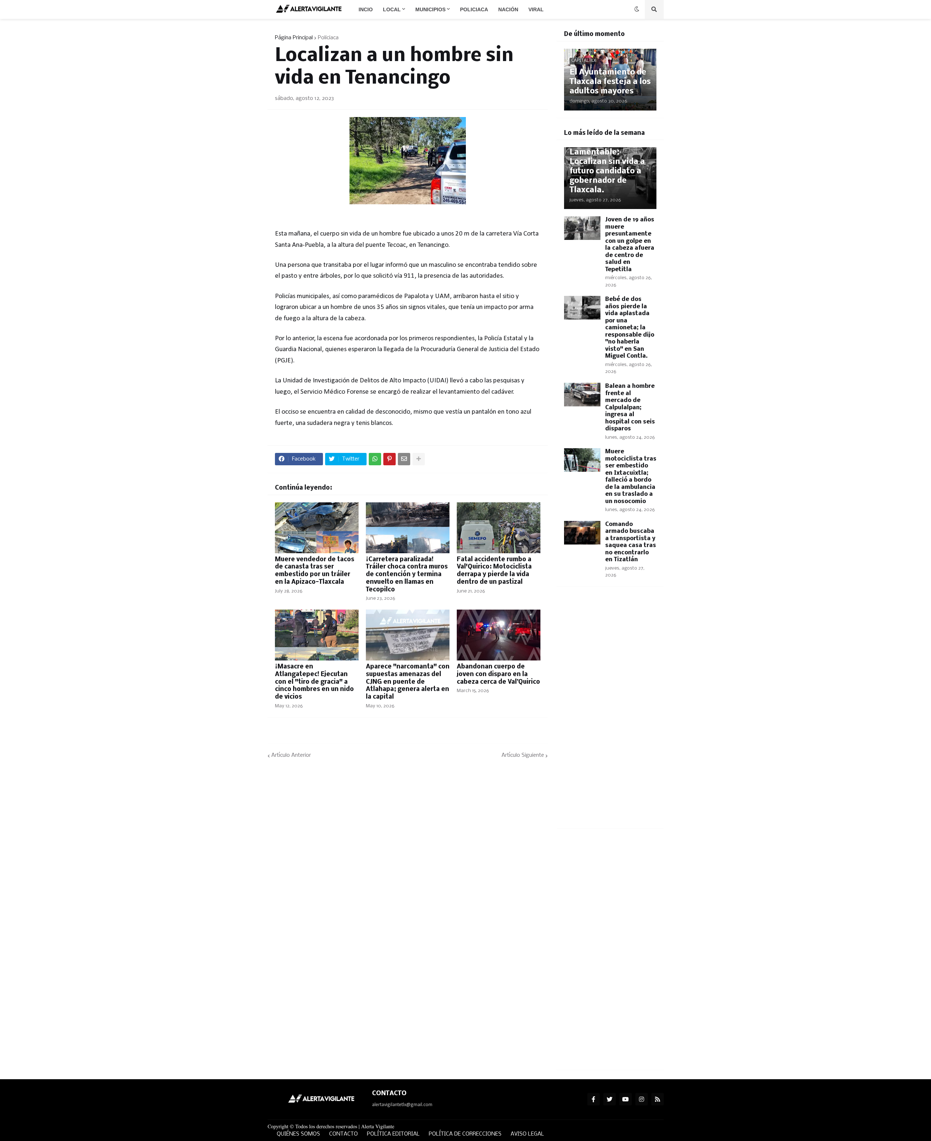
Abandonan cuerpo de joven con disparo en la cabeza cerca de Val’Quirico (498, 674)
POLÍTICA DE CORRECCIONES (465, 1134)
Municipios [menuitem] (430, 9)
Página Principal (294, 37)
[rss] (657, 1099)
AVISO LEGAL (527, 1134)
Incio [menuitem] (366, 9)
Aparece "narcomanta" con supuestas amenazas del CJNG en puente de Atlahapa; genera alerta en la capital (407, 681)
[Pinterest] (389, 459)
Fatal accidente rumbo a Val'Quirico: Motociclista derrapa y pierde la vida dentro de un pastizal (494, 571)
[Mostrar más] (418, 459)
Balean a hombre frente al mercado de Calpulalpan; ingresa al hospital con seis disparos (630, 407)
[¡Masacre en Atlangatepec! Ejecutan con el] (317, 635)
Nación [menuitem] (508, 9)
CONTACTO (343, 1134)
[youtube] (625, 1099)
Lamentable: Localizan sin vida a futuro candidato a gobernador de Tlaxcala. (607, 171)
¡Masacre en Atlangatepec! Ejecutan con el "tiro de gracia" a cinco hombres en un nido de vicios (314, 681)
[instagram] (641, 1099)
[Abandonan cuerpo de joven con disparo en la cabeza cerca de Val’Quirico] (498, 635)
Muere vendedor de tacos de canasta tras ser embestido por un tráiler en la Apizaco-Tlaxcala (314, 571)
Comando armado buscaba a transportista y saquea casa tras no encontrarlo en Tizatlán (630, 542)
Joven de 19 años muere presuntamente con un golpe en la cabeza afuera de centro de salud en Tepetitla (629, 245)
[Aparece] (407, 635)
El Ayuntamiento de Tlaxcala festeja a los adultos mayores (610, 82)
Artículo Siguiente (523, 755)
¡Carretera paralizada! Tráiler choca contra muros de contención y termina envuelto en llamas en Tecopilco (407, 574)
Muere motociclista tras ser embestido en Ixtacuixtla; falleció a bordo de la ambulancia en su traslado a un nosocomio (630, 477)
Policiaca (328, 37)
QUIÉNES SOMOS (298, 1134)
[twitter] (609, 1099)
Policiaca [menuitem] (474, 9)
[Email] (404, 459)
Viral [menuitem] (536, 9)
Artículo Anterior (291, 755)
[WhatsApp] (375, 459)
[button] (637, 9)
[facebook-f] (593, 1099)
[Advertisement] (610, 712)
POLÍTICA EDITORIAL (393, 1134)
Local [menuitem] (392, 9)
